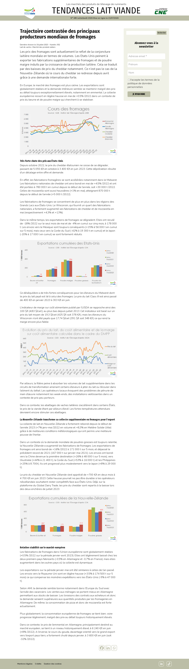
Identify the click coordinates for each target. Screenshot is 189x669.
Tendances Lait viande (96, 10)
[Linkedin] (108, 648)
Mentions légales (24, 664)
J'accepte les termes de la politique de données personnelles (144, 83)
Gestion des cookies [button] (52, 664)
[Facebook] (102, 648)
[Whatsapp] (114, 648)
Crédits (38, 664)
